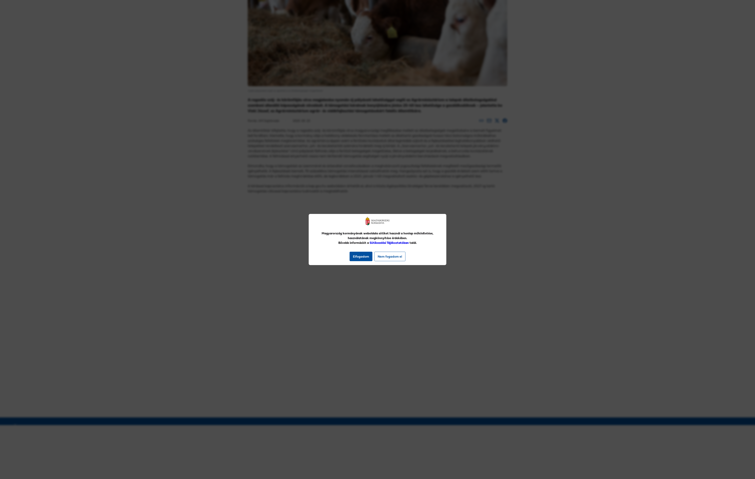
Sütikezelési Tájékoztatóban (389, 242)
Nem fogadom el (390, 256)
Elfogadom (361, 256)
